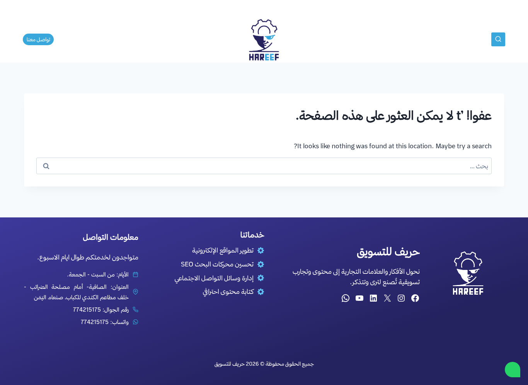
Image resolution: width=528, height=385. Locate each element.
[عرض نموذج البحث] (498, 39)
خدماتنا (302, 40)
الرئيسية (359, 40)
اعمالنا (199, 40)
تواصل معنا (142, 40)
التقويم (174, 40)
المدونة (226, 40)
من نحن (330, 40)
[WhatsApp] (512, 369)
